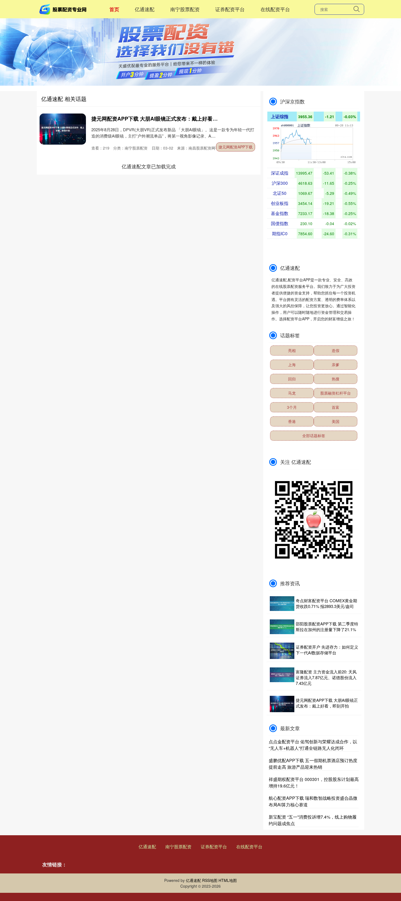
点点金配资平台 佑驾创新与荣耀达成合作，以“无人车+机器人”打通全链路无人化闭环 (313, 744)
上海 (292, 364)
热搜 (335, 378)
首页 (114, 9)
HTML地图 (228, 880)
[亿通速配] (63, 8)
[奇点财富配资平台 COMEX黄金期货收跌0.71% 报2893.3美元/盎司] (282, 603)
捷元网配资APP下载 (236, 147)
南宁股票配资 (185, 9)
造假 (335, 350)
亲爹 (335, 364)
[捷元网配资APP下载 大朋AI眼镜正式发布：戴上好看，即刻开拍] (63, 129)
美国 (335, 421)
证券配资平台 (230, 9)
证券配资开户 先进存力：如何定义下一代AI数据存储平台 (327, 649)
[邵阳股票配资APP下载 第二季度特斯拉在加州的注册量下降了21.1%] (282, 626)
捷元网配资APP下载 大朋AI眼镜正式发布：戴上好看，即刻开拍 (164, 118)
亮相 (292, 350)
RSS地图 (209, 880)
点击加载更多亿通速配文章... (148, 166)
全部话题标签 (313, 435)
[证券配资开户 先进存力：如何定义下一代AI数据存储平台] (282, 651)
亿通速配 (144, 9)
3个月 (292, 407)
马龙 (292, 393)
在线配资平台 (275, 9)
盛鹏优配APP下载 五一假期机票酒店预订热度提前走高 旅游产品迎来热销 (313, 763)
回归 (292, 378)
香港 (292, 421)
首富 (335, 407)
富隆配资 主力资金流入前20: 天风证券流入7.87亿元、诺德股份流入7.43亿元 (326, 677)
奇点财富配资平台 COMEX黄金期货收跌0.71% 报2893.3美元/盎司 (326, 603)
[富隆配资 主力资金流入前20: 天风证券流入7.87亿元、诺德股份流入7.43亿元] (282, 677)
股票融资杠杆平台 (335, 393)
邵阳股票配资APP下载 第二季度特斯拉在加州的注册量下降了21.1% (327, 626)
